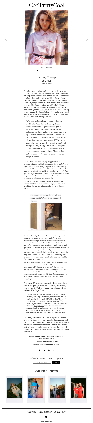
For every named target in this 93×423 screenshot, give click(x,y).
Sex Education (60, 313)
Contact (45, 412)
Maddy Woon (40, 336)
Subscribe (55, 362)
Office (49, 313)
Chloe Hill (50, 338)
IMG (56, 341)
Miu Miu (50, 67)
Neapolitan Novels (52, 294)
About (31, 412)
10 (55, 70)
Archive (60, 412)
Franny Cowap (44, 91)
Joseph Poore (39, 306)
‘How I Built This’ (43, 299)
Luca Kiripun (44, 110)
